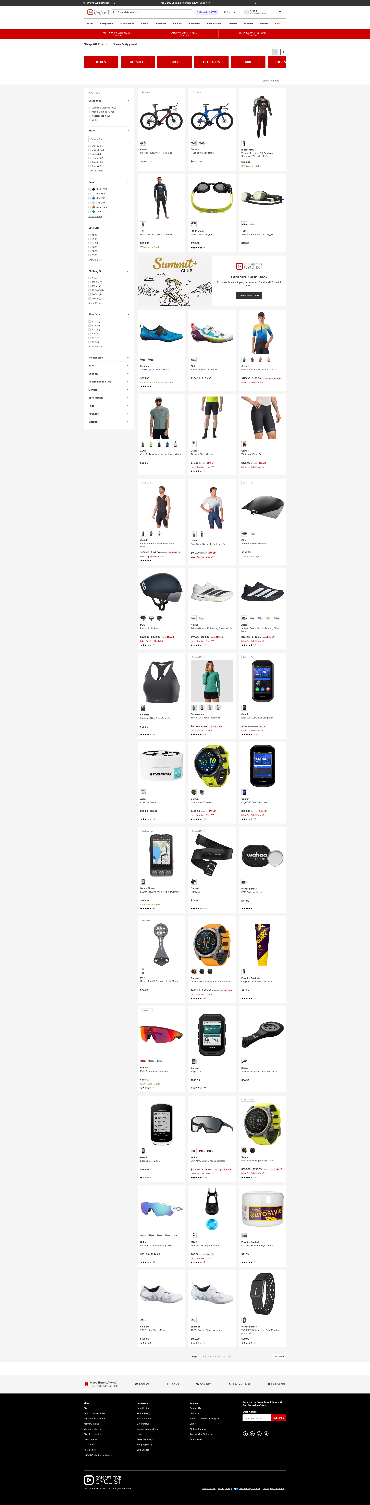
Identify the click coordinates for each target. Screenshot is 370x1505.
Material (93, 422)
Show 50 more (95, 170)
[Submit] (114, 12)
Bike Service (143, 1449)
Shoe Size (94, 314)
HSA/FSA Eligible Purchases (98, 1455)
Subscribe (278, 1417)
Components (90, 1439)
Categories (94, 101)
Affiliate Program (198, 1429)
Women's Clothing (93, 1429)
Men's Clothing (91, 1423)
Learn (139, 1434)
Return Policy (143, 1413)
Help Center (143, 1408)
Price (91, 406)
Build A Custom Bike (94, 1413)
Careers (193, 1423)
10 (221, 1356)
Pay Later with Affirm (94, 1418)
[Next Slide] (256, 2)
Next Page (279, 1356)
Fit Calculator (90, 1449)
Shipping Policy (144, 1444)
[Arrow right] (283, 52)
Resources (142, 1403)
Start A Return (144, 1418)
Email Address (250, 1411)
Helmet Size (95, 358)
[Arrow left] (275, 52)
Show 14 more (95, 346)
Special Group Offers (147, 1429)
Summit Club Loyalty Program (204, 1418)
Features (93, 414)
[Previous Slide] (114, 2)
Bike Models (95, 398)
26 (230, 1356)
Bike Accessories (92, 1434)
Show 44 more (95, 303)
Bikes (86, 1408)
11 (224, 1356)
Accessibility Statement (201, 1434)
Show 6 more (95, 216)
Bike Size (94, 228)
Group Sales (196, 1439)
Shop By (93, 374)
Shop (86, 1403)
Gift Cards (89, 1444)
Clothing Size (96, 271)
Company (195, 1403)
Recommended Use (99, 382)
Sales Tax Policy (145, 1439)
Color (91, 182)
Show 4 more (95, 259)
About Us (194, 1413)
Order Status (143, 1423)
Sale (91, 366)
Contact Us (195, 1408)
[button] (206, 12)
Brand (92, 131)
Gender (92, 390)
